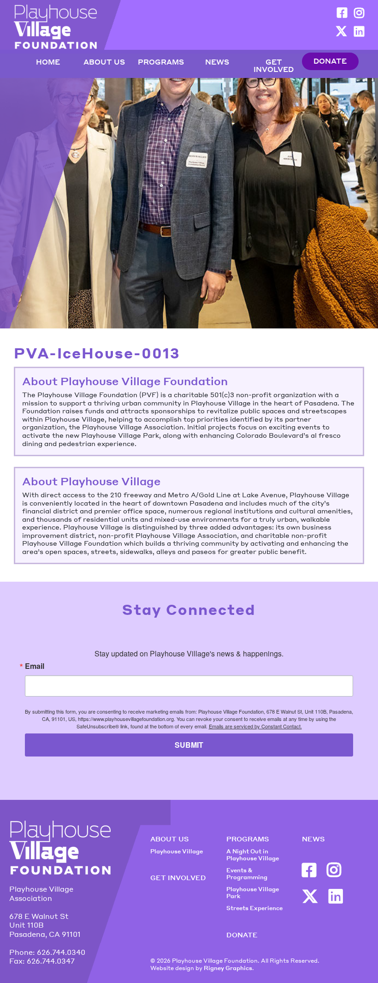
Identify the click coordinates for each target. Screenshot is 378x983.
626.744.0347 (51, 960)
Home (48, 62)
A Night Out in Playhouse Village (252, 855)
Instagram (359, 12)
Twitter (341, 31)
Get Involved (274, 66)
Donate (330, 61)
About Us (104, 62)
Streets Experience (254, 908)
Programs (161, 62)
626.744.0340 (61, 952)
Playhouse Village (176, 851)
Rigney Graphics (228, 968)
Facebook (342, 12)
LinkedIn (359, 31)
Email (34, 666)
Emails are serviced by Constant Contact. (255, 726)
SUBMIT (189, 744)
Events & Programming (246, 874)
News (217, 62)
